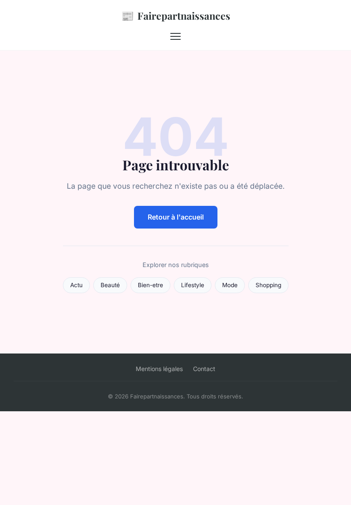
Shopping (268, 285)
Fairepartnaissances (175, 15)
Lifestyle (192, 285)
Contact (204, 368)
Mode (230, 285)
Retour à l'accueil (176, 217)
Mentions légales (159, 368)
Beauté (110, 285)
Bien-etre (150, 285)
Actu (76, 285)
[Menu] (175, 36)
